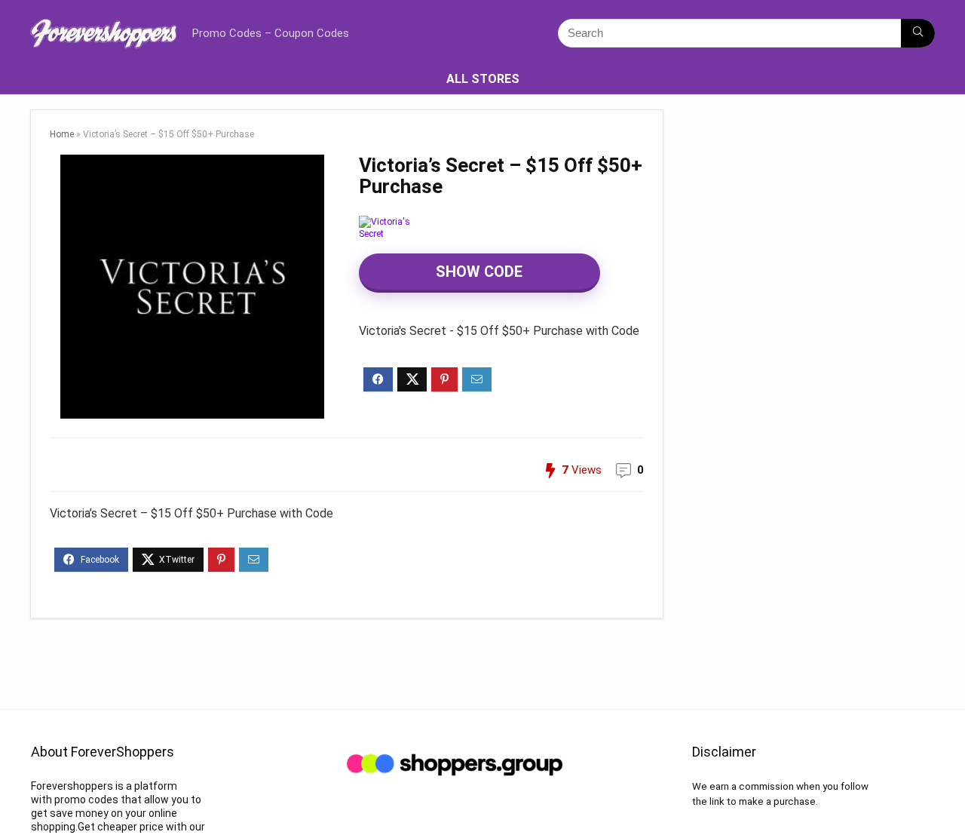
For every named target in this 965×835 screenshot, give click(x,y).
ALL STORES (482, 79)
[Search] (918, 33)
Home (62, 134)
